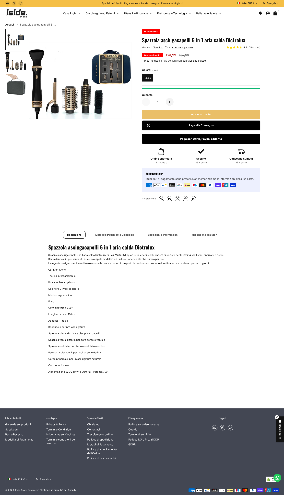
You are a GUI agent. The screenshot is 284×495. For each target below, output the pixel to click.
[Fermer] (277, 439)
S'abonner (242, 476)
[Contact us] (277, 478)
